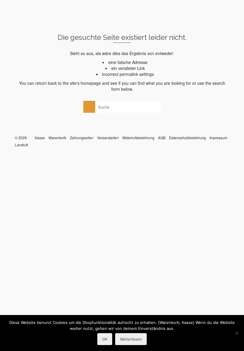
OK (104, 339)
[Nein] (237, 333)
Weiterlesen (131, 339)
